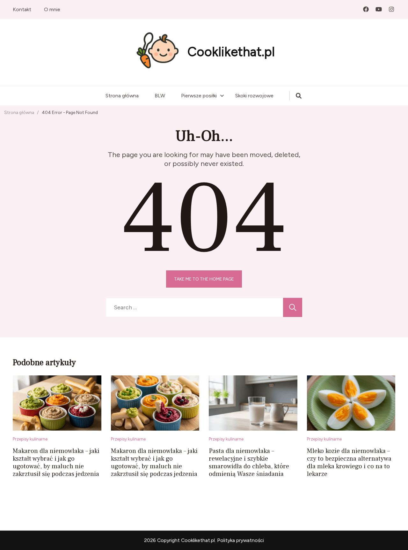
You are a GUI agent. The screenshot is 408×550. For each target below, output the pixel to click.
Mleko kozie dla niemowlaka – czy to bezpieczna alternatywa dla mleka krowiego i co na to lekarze (349, 462)
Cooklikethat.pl (231, 51)
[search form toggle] (298, 95)
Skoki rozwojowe (254, 96)
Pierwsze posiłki (199, 96)
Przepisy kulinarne (30, 438)
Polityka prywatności (240, 540)
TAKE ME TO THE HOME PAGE (204, 279)
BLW (160, 96)
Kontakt (22, 9)
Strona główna (122, 96)
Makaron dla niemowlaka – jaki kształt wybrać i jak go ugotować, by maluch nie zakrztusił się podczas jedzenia (56, 462)
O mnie (52, 9)
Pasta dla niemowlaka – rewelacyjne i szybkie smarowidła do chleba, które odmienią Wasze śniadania (249, 462)
